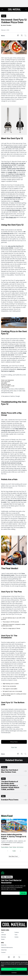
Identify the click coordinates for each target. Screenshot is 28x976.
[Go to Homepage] (14, 9)
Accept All (14, 969)
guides (16, 937)
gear (2, 932)
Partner (14, 847)
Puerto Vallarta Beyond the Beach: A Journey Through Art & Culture (13, 836)
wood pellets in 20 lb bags (12, 197)
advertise (4, 950)
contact (3, 952)
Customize (14, 972)
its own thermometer (14, 210)
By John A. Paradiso (6, 25)
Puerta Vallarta (4, 847)
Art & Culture (20, 847)
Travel (10, 847)
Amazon (16, 201)
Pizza (12, 747)
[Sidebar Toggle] (2, 9)
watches (3, 937)
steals (3, 939)
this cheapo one (11, 217)
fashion (17, 932)
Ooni (16, 747)
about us (3, 945)
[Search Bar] (26, 9)
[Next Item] (20, 850)
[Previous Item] (7, 850)
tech (16, 934)
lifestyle (3, 934)
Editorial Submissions (7, 947)
